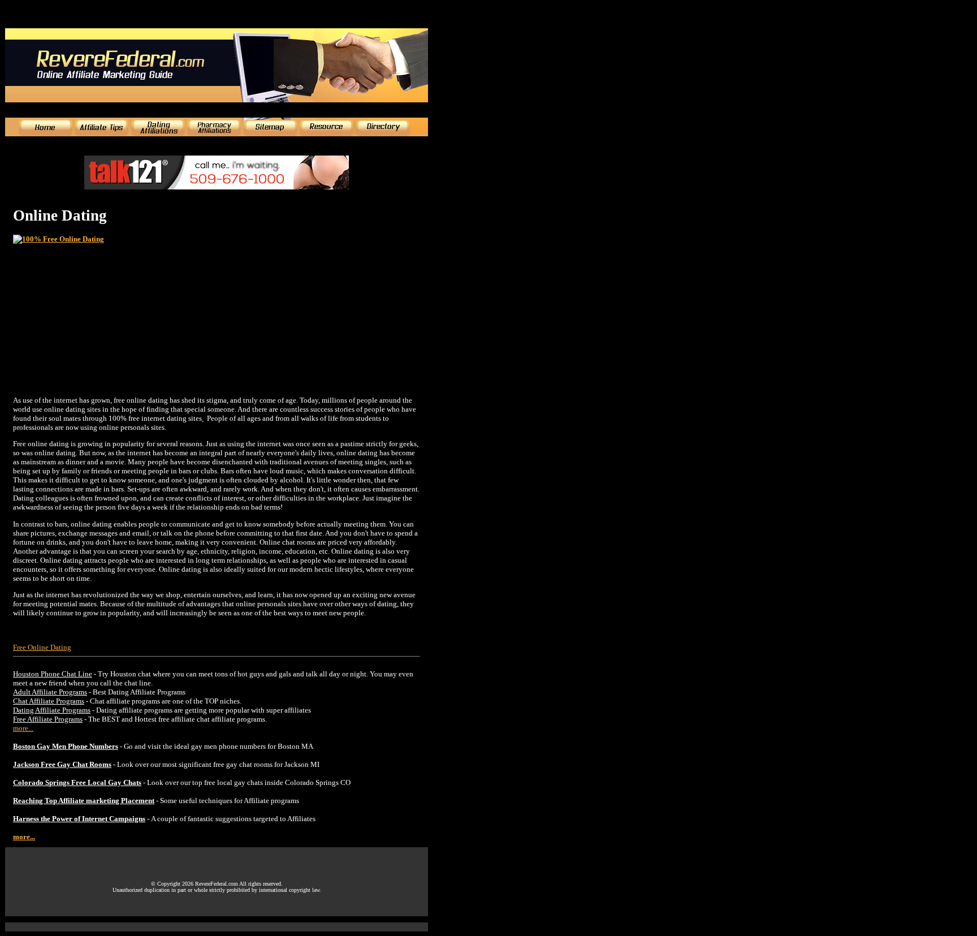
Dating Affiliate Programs (51, 710)
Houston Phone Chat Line (52, 674)
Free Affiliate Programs (48, 719)
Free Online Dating (42, 647)
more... (23, 728)
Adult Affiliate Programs (50, 692)
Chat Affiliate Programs (48, 701)
